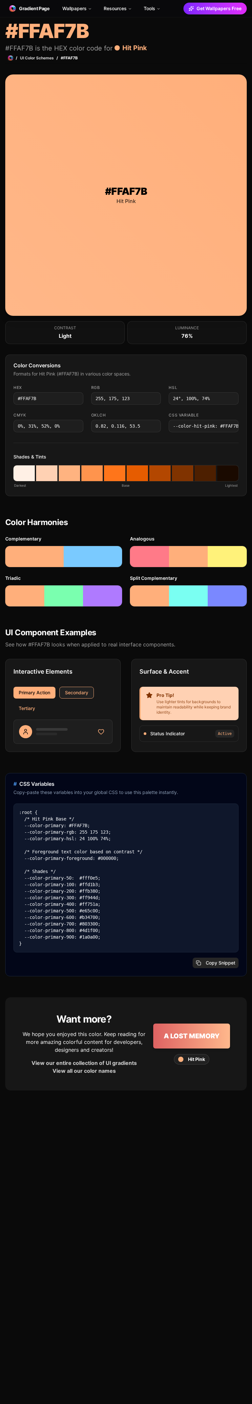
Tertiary (27, 708)
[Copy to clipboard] (78, 398)
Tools (149, 8)
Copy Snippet (220, 963)
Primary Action (34, 692)
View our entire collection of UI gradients (84, 1063)
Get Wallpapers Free (219, 8)
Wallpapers (74, 8)
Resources (115, 8)
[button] (24, 473)
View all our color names (84, 1071)
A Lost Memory (192, 1036)
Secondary (76, 692)
